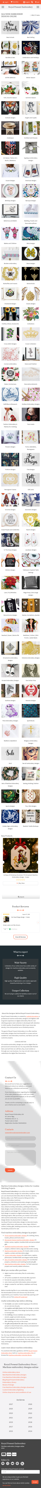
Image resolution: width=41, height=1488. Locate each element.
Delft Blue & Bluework (10, 404)
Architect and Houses (30, 138)
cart (38, 2)
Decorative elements (30, 384)
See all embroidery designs (30, 763)
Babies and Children (10, 243)
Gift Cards (31, 489)
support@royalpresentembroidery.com (17, 1133)
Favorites (15, 2)
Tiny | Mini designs (30, 806)
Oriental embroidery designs (31, 658)
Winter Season (30, 78)
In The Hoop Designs (10, 550)
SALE (10, 763)
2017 (11, 1426)
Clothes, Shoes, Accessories (10, 324)
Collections (30, 324)
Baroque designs (31, 201)
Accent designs (10, 180)
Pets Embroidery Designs (10, 721)
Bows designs (31, 263)
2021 (11, 1417)
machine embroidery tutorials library (20, 1355)
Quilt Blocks (30, 721)
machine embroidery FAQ (26, 1353)
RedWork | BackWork (10, 741)
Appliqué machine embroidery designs (17, 1246)
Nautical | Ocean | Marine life (10, 635)
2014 (30, 1431)
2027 (11, 1404)
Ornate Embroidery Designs (10, 680)
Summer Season (31, 98)
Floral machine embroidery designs (16, 1235)
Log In (6, 2)
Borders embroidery (10, 263)
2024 (30, 1408)
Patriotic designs (31, 700)
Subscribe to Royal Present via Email (12, 1469)
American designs (30, 180)
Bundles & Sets (10, 57)
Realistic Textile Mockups (30, 826)
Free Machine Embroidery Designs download (18, 1387)
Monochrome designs (10, 615)
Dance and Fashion (31, 364)
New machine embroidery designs (15, 1264)
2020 (30, 1417)
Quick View (20, 856)
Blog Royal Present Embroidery (13, 1380)
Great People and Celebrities (10, 530)
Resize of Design (8, 1385)
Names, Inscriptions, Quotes (31, 615)
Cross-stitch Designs (10, 344)
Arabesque (10, 138)
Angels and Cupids (31, 118)
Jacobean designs (30, 550)
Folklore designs (10, 469)
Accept (35, 1482)
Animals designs (10, 118)
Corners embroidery (10, 364)
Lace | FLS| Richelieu (10, 592)
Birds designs (31, 243)
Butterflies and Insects (10, 283)
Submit (10, 1170)
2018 (30, 1422)
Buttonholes (31, 283)
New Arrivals (10, 37)
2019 (11, 1422)
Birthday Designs (10, 201)
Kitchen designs (10, 570)
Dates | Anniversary (10, 384)
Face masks (30, 424)
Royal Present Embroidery (20, 7)
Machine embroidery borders (14, 1251)
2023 (11, 1413)
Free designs (31, 469)
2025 (11, 1408)
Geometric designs (31, 510)
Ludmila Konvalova (32, 1016)
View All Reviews (20, 937)
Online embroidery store (11, 1372)
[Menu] (3, 7)
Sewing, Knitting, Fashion (31, 783)
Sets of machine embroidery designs (16, 1260)
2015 (11, 1431)
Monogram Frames (10, 489)
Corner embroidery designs (13, 1255)
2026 (30, 1404)
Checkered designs (10, 304)
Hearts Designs (30, 530)
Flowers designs (10, 447)
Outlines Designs (10, 700)
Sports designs (10, 806)
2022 (30, 1413)
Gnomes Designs (10, 510)
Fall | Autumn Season (10, 98)
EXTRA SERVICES (10, 78)
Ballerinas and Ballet (10, 221)
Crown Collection (30, 344)
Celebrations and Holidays (30, 57)
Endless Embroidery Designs (31, 404)
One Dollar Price (31, 680)
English (27, 2)
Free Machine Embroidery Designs (14, 1377)
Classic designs (30, 304)
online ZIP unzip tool (20, 1297)
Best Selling (30, 37)
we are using (6, 1485)
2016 (30, 1426)
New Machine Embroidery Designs (14, 1375)
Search (22, 897)
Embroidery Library (9, 1382)
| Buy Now (20, 883)
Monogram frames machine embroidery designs (19, 1240)
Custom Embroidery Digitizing (13, 1390)
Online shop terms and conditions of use (17, 1392)
